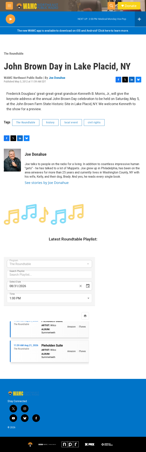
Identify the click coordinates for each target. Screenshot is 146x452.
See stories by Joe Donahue (47, 182)
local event (71, 122)
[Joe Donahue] (12, 160)
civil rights (94, 122)
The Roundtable (13, 53)
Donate (130, 6)
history (50, 122)
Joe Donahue (57, 78)
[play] (10, 19)
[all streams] (140, 19)
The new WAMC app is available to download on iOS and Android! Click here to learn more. (73, 30)
